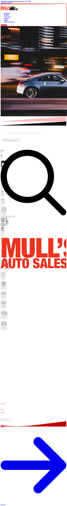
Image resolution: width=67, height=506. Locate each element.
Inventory (7, 13)
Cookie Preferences (6, 419)
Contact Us (3, 25)
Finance (6, 18)
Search (3, 218)
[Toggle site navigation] (1, 5)
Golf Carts (7, 16)
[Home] (9, 10)
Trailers (6, 15)
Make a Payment (9, 22)
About (6, 20)
